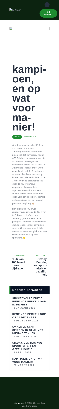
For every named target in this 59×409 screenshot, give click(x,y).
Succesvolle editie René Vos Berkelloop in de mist (29, 301)
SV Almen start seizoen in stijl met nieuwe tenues (27, 330)
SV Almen (19, 403)
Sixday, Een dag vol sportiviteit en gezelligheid (27, 346)
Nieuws (17, 136)
